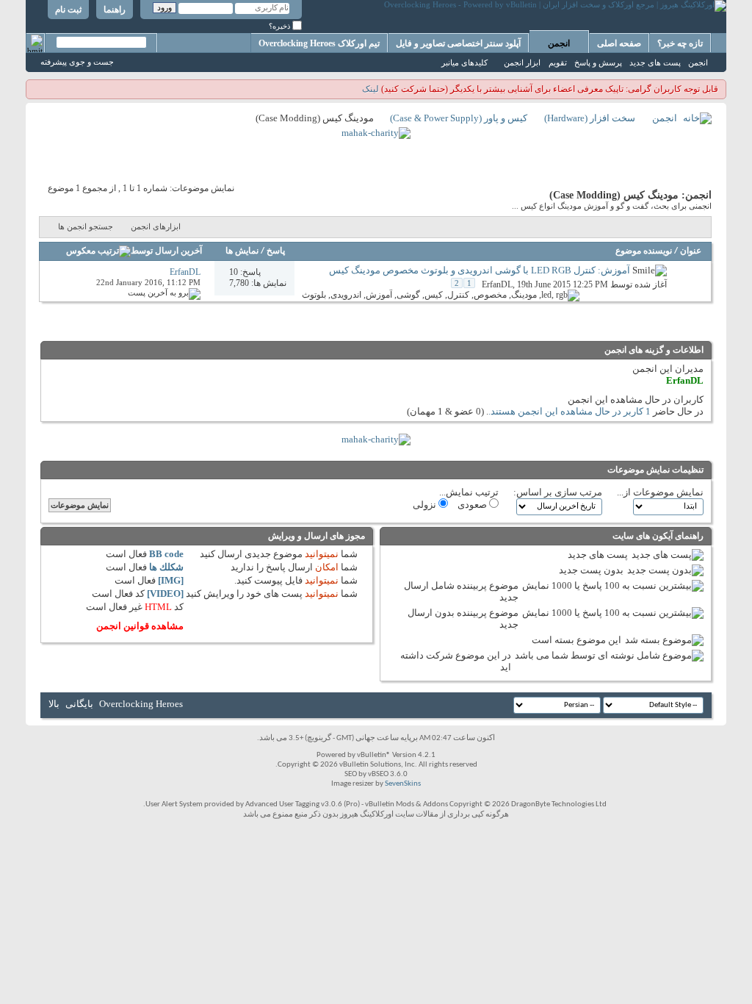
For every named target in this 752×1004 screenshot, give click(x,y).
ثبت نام (68, 9)
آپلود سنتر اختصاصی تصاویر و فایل (458, 43)
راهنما (115, 9)
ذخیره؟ (280, 26)
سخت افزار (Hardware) (589, 117)
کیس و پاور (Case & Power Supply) (458, 117)
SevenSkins (403, 784)
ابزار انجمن (522, 62)
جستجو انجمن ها (85, 226)
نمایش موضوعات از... (660, 492)
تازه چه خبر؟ (680, 43)
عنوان (690, 251)
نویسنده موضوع (643, 251)
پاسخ (276, 251)
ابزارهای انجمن (156, 226)
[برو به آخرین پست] (164, 292)
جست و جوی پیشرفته (77, 61)
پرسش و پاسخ (598, 62)
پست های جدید (655, 62)
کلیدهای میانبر (464, 62)
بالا (53, 703)
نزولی (425, 504)
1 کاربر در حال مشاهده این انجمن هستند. (569, 411)
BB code (166, 553)
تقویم (558, 62)
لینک (370, 89)
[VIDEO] (165, 593)
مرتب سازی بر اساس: (557, 492)
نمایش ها (241, 251)
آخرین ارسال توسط (166, 251)
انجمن (559, 43)
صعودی (473, 504)
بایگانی (79, 703)
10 (233, 272)
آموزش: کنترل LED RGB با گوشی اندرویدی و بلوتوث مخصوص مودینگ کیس (479, 270)
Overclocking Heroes (141, 703)
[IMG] (171, 580)
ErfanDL (497, 284)
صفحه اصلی (619, 43)
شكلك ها (166, 567)
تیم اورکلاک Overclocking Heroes (319, 43)
